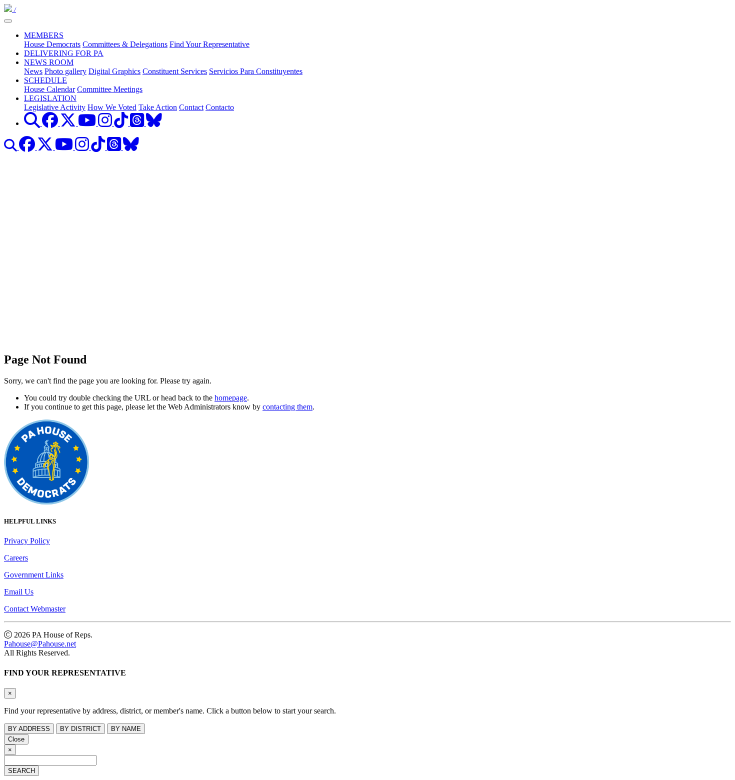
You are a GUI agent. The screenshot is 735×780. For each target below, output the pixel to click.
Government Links (34, 574)
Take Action (157, 107)
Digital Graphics (114, 71)
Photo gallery (65, 71)
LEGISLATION (50, 98)
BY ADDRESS (29, 728)
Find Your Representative (210, 44)
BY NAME (126, 728)
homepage (230, 398)
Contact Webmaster (35, 608)
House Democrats (52, 44)
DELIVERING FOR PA (64, 53)
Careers (16, 558)
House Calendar (49, 89)
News (33, 71)
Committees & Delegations (125, 44)
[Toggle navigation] (8, 21)
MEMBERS (44, 35)
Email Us (19, 592)
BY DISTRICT (80, 728)
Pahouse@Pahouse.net (40, 644)
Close (16, 739)
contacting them (287, 406)
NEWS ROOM (49, 62)
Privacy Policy (27, 540)
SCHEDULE (45, 80)
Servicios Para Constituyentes (255, 71)
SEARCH (21, 770)
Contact (191, 107)
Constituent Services (174, 71)
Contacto (220, 107)
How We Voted (112, 107)
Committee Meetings (109, 89)
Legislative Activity (55, 107)
